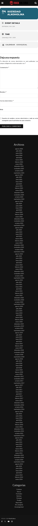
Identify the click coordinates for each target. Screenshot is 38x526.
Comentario (4, 67)
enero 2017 (19, 400)
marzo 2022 (19, 265)
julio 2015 (19, 440)
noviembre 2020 (19, 300)
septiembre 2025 (19, 173)
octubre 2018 (19, 354)
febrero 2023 (19, 241)
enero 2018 (19, 374)
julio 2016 (19, 413)
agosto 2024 (19, 201)
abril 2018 (19, 368)
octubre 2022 (19, 249)
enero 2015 (19, 453)
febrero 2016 (19, 424)
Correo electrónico (7, 101)
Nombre (3, 92)
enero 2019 (19, 348)
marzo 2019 (19, 343)
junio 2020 (19, 311)
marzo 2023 (19, 238)
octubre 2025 (19, 170)
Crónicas (19, 489)
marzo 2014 (19, 475)
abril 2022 (19, 262)
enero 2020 (19, 321)
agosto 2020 (19, 306)
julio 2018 (19, 361)
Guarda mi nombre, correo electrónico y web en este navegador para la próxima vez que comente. (20, 119)
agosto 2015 (19, 438)
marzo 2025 (19, 186)
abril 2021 (19, 289)
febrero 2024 (19, 214)
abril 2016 (19, 420)
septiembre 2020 (19, 304)
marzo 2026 (19, 160)
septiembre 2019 (19, 330)
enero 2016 (19, 427)
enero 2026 (19, 164)
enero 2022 (19, 269)
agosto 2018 (19, 359)
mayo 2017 (19, 392)
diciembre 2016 (19, 402)
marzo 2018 (19, 370)
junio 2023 (19, 232)
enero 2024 (19, 216)
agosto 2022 (19, 254)
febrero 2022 (19, 267)
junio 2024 (19, 206)
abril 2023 (19, 236)
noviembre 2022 (19, 247)
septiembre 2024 (19, 199)
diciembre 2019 (19, 324)
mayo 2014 (19, 470)
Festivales (19, 494)
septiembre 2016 (19, 409)
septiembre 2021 (19, 278)
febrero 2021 (19, 293)
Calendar (10, 45)
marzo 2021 (19, 291)
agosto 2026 (19, 149)
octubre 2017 (19, 381)
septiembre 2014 (19, 462)
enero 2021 (19, 295)
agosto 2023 (19, 227)
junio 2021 (19, 284)
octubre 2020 (19, 302)
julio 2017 (19, 387)
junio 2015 (19, 442)
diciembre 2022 (19, 245)
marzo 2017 (19, 396)
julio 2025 (19, 177)
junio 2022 (19, 258)
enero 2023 (19, 243)
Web (1, 109)
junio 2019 (19, 337)
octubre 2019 (19, 328)
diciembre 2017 (19, 376)
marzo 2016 (19, 422)
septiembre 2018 (19, 357)
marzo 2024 (19, 212)
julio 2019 (19, 335)
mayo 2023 (19, 234)
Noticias (19, 496)
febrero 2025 (19, 188)
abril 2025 (19, 184)
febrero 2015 (19, 451)
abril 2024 (19, 210)
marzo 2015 (19, 449)
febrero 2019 (19, 346)
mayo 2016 (19, 418)
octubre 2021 (19, 276)
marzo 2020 (19, 317)
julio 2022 (19, 256)
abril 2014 (19, 473)
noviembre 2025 (19, 168)
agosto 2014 (19, 464)
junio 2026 (19, 153)
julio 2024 (19, 203)
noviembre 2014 (19, 457)
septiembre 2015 (19, 435)
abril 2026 (19, 157)
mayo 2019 (19, 339)
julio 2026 (19, 151)
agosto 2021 (19, 280)
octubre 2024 (19, 197)
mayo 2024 (19, 208)
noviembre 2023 (19, 221)
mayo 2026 (19, 155)
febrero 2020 (19, 319)
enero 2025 (19, 190)
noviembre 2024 (19, 195)
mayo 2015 (19, 444)
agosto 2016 (19, 411)
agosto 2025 (19, 175)
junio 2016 (19, 416)
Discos (19, 491)
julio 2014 (19, 466)
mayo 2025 (19, 181)
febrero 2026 (19, 162)
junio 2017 (19, 389)
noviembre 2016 (19, 405)
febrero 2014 (19, 477)
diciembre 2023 (19, 219)
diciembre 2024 (19, 192)
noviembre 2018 (19, 352)
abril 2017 (19, 394)
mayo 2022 (19, 260)
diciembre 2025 (19, 166)
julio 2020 (19, 308)
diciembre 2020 (19, 297)
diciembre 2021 (19, 271)
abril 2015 (19, 446)
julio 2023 (19, 230)
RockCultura (12, 518)
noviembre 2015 (19, 431)
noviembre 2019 (19, 326)
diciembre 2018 (19, 350)
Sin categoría (19, 504)
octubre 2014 (19, 459)
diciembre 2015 (19, 429)
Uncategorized (19, 507)
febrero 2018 (19, 372)
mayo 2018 (19, 365)
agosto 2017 (19, 385)
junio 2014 (19, 468)
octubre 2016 (19, 407)
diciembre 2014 (19, 455)
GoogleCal (21, 45)
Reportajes (19, 502)
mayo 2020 (19, 313)
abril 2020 (19, 315)
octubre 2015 (19, 433)
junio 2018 (19, 363)
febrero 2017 (19, 398)
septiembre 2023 (19, 225)
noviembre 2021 (19, 273)
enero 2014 (19, 479)
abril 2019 (19, 341)
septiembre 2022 (19, 251)
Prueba (19, 500)
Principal (19, 498)
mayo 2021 (19, 287)
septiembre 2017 (19, 383)
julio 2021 (19, 282)
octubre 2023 (19, 223)
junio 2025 (19, 179)
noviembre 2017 (19, 378)
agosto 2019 (19, 332)
